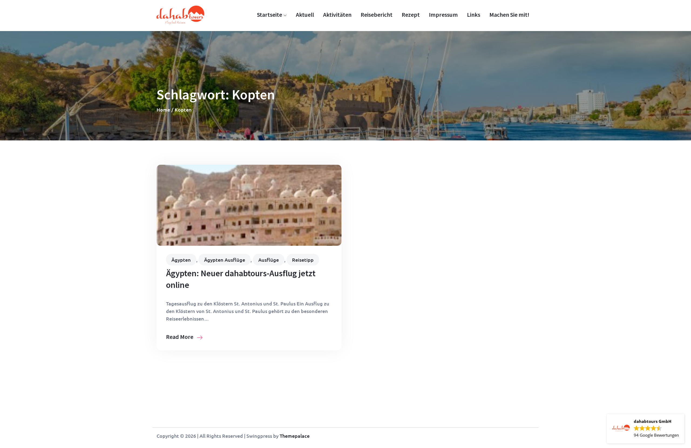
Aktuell (305, 14)
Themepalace (295, 436)
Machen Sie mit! (509, 14)
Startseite (269, 14)
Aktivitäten (337, 14)
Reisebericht (376, 14)
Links (473, 14)
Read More (180, 337)
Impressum (443, 14)
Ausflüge (268, 260)
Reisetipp (303, 260)
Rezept (411, 14)
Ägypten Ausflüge (224, 260)
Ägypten (181, 260)
